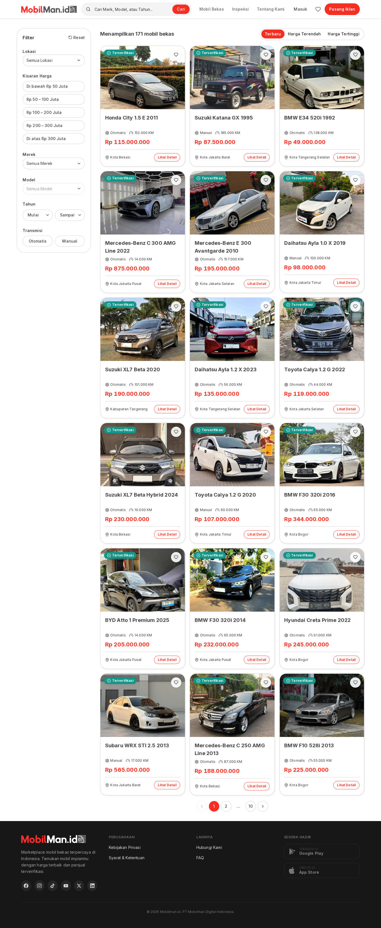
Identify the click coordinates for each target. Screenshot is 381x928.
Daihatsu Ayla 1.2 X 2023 (226, 369)
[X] (79, 885)
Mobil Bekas (211, 9)
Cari (181, 9)
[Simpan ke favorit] (176, 55)
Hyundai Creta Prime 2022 (317, 620)
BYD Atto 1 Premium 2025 (137, 620)
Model (29, 179)
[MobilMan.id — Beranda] (49, 9)
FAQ (200, 857)
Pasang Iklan (342, 9)
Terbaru (273, 33)
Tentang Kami (270, 9)
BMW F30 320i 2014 (220, 620)
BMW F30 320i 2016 (309, 495)
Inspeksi (240, 9)
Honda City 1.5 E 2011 (131, 118)
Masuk (300, 9)
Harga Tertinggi (343, 33)
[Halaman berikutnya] (262, 806)
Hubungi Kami (209, 847)
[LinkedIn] (92, 885)
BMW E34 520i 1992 (309, 118)
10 (251, 806)
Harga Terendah (304, 33)
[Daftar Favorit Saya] (318, 9)
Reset (79, 37)
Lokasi (29, 51)
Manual (69, 240)
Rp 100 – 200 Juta (44, 112)
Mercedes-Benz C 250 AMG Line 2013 (230, 749)
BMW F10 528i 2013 (309, 745)
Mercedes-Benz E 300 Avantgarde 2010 (223, 247)
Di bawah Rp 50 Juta (47, 86)
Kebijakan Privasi (125, 847)
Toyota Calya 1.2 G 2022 (314, 369)
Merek (29, 154)
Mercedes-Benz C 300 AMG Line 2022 (140, 247)
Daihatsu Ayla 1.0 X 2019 (315, 243)
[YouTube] (66, 885)
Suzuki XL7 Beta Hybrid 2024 (141, 495)
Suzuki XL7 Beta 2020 (132, 369)
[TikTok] (52, 885)
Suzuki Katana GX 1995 (224, 118)
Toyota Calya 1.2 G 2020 (225, 495)
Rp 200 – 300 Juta (44, 125)
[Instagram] (39, 885)
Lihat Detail (167, 157)
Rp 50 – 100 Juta (42, 99)
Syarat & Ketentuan (126, 857)
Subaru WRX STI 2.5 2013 (137, 745)
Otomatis (38, 240)
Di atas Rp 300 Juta (46, 138)
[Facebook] (26, 885)
